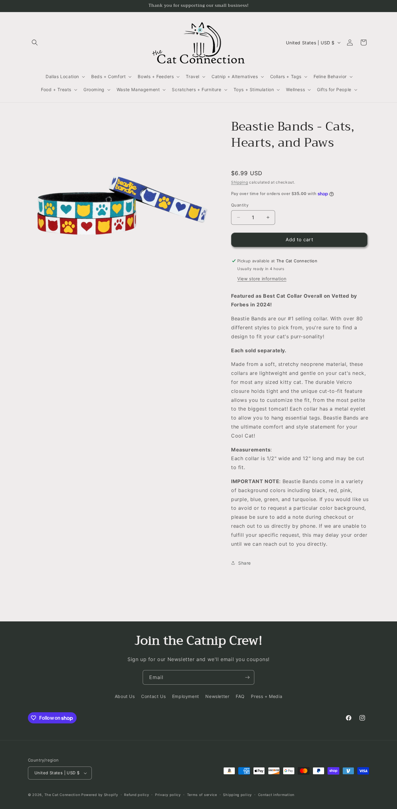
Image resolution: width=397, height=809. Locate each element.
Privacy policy (168, 795)
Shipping (239, 182)
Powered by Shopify (99, 795)
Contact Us (153, 696)
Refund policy (136, 795)
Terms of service (202, 795)
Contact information (276, 795)
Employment (185, 696)
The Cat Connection (62, 795)
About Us (125, 696)
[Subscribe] (247, 677)
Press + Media (266, 696)
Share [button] (244, 563)
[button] (35, 42)
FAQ (240, 696)
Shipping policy (237, 795)
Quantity (239, 204)
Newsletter (217, 696)
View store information (261, 278)
